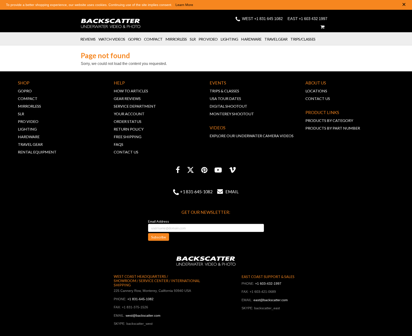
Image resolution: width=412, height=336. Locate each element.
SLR (194, 39)
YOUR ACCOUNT (129, 113)
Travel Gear (276, 39)
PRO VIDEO (28, 121)
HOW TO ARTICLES (131, 91)
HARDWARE (29, 136)
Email (228, 191)
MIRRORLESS (29, 106)
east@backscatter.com (270, 300)
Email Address (158, 221)
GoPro (135, 39)
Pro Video (209, 39)
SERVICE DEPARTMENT (135, 106)
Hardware (252, 39)
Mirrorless (177, 39)
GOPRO (25, 91)
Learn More (184, 5)
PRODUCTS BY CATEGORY (329, 120)
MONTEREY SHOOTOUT (232, 113)
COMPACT (27, 98)
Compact (154, 39)
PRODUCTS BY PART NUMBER (332, 128)
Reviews (89, 39)
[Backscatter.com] (111, 20)
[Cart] (322, 27)
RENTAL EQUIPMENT (37, 152)
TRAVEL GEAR (30, 144)
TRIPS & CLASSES (224, 91)
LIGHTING (27, 129)
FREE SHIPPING (127, 136)
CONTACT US (126, 152)
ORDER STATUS (127, 121)
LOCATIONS (316, 91)
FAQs (118, 144)
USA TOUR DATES (225, 98)
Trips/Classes (303, 39)
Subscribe (158, 237)
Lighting (230, 39)
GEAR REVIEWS (127, 98)
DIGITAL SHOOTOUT (228, 106)
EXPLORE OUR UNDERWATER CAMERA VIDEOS (252, 135)
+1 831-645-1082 (196, 191)
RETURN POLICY (129, 129)
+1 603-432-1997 (268, 283)
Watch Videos (112, 39)
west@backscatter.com (143, 315)
